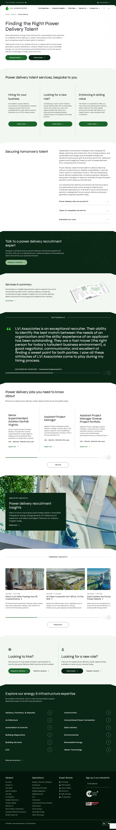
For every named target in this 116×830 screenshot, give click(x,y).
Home (7, 14)
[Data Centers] (108, 727)
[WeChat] (109, 823)
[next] (109, 373)
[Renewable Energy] (108, 742)
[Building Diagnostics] (50, 735)
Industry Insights (58, 8)
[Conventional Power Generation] (108, 720)
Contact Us (94, 8)
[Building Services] (50, 742)
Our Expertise (43, 8)
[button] (83, 201)
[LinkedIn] (104, 823)
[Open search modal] (104, 8)
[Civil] (50, 750)
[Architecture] (50, 720)
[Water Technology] (108, 750)
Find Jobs (71, 8)
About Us (82, 8)
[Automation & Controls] (50, 727)
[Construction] (108, 712)
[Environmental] (108, 735)
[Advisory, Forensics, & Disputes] (50, 712)
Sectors (13, 14)
